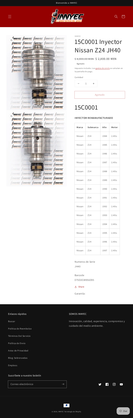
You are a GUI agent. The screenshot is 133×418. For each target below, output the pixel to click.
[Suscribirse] (62, 384)
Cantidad (79, 77)
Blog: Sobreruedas (17, 357)
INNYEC (61, 412)
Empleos (12, 365)
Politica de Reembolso (20, 328)
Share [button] (81, 286)
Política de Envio (16, 343)
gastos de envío (103, 68)
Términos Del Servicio (19, 335)
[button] (9, 16)
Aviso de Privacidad (18, 350)
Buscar (11, 321)
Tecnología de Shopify (72, 412)
